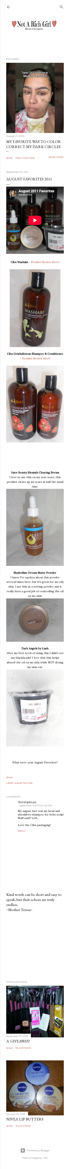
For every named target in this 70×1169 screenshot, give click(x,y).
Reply (21, 831)
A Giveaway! (18, 1041)
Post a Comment (25, 157)
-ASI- (45, 1157)
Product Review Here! (45, 262)
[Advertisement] (35, 946)
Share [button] (9, 157)
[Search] (61, 6)
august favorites (23, 782)
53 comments (23, 1047)
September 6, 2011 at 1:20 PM (35, 805)
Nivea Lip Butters (24, 1119)
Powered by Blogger (38, 1150)
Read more (56, 157)
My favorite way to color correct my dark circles (33, 144)
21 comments (23, 1125)
